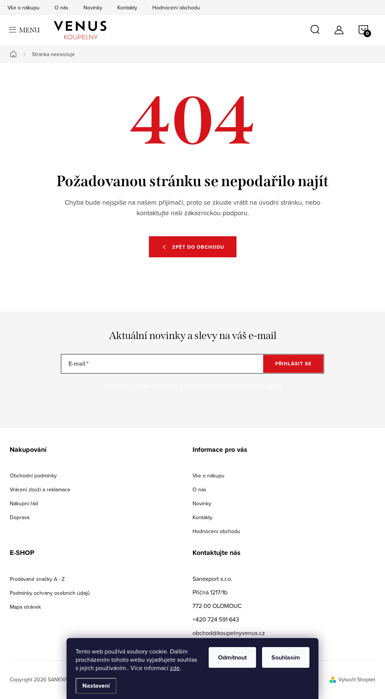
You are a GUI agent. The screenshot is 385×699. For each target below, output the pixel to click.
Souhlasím (285, 657)
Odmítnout (232, 657)
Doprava (19, 517)
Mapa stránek (25, 606)
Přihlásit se (293, 363)
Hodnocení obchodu (176, 7)
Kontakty (127, 7)
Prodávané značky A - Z (37, 579)
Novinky (92, 7)
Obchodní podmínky (33, 475)
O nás (61, 7)
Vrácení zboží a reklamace (40, 489)
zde (175, 668)
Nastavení (96, 685)
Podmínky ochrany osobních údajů (50, 593)
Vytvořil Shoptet (356, 679)
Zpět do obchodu (198, 247)
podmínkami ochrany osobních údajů (232, 385)
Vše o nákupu (23, 7)
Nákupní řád (24, 503)
